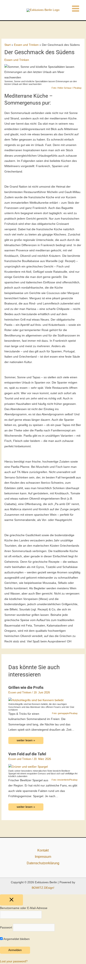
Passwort (6, 927)
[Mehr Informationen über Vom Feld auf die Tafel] (28, 766)
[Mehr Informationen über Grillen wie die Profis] (35, 700)
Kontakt (43, 850)
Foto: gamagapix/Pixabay (65, 713)
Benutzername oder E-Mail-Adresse (23, 908)
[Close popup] (11, 899)
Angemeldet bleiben (16, 939)
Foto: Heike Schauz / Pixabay (67, 88)
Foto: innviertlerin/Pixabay (65, 780)
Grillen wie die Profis (25, 687)
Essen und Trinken (16, 59)
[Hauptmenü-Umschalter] (75, 8)
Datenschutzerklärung (43, 863)
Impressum (43, 856)
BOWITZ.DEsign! (43, 887)
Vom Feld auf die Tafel (27, 754)
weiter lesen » (26, 740)
